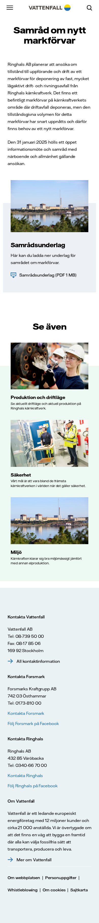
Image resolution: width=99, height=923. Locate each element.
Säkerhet (21, 475)
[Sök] (91, 7)
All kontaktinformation (38, 661)
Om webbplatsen (24, 877)
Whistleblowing (23, 890)
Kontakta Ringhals (25, 775)
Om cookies (54, 890)
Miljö (16, 552)
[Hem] (50, 7)
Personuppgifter (60, 877)
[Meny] (10, 8)
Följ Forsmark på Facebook (33, 723)
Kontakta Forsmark (26, 713)
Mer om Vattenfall (34, 859)
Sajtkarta (79, 890)
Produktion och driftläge (38, 397)
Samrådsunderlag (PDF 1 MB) (47, 275)
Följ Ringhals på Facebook (33, 785)
